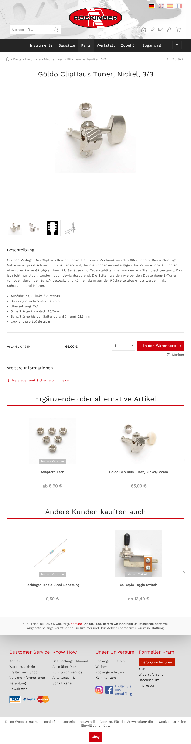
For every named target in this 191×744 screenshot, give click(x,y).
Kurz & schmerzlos (67, 672)
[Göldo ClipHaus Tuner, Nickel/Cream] (138, 440)
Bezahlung (17, 683)
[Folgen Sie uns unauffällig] (99, 690)
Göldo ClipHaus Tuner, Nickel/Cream (138, 472)
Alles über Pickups (67, 666)
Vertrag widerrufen (156, 662)
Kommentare (106, 677)
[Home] (8, 59)
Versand (77, 624)
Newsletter (18, 689)
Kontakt (15, 661)
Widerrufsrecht (151, 674)
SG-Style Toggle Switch (138, 585)
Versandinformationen (27, 677)
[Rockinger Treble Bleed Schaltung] (52, 553)
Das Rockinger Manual (70, 661)
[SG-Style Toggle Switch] (138, 553)
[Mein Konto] (169, 30)
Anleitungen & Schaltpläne (63, 680)
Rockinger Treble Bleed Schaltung (52, 585)
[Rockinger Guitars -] (143, 30)
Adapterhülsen (52, 472)
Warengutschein (22, 666)
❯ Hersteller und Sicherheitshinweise (38, 380)
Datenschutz (149, 680)
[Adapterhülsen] (52, 440)
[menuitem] (35, 29)
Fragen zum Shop (23, 672)
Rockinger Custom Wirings (110, 663)
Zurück (178, 59)
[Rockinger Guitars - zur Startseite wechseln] (95, 17)
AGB (142, 669)
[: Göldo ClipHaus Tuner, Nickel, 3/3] (15, 228)
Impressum (147, 685)
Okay (95, 737)
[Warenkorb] (178, 30)
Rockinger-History (110, 672)
